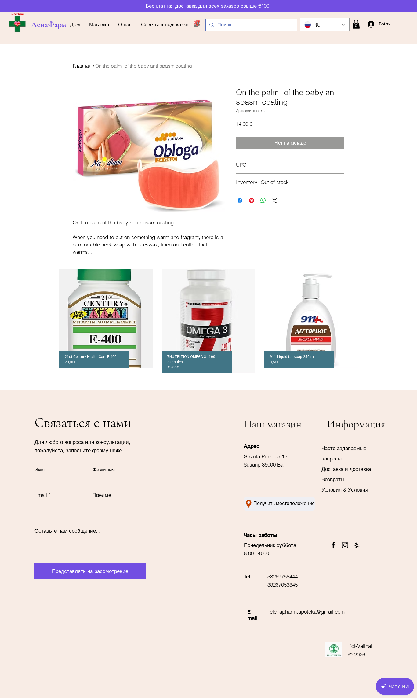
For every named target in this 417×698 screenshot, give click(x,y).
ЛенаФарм (48, 24)
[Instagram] (345, 545)
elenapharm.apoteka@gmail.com (307, 611)
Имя (39, 469)
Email (40, 494)
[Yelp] (356, 545)
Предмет (102, 494)
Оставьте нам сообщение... (67, 530)
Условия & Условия (344, 489)
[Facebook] (333, 545)
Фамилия (103, 469)
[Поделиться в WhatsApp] (263, 200)
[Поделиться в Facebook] (240, 200)
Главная (82, 66)
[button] (356, 24)
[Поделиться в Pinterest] (251, 200)
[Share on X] (274, 200)
